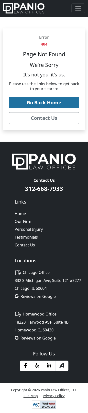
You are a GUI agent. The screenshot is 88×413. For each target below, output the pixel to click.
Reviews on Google (38, 296)
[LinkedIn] (49, 365)
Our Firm (23, 221)
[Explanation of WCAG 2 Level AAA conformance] (44, 404)
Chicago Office (36, 272)
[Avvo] (61, 366)
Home (20, 213)
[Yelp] (37, 365)
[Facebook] (25, 365)
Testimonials (26, 237)
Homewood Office (39, 314)
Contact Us (25, 245)
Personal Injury (29, 229)
